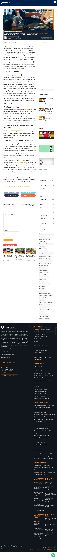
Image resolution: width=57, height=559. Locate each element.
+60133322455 (4, 372)
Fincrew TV (36, 336)
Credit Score (49, 261)
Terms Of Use (45, 458)
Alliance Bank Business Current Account (43, 375)
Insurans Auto (42, 279)
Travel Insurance (47, 215)
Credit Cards (42, 261)
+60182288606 (4, 359)
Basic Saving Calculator (49, 430)
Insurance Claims (43, 270)
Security (52, 458)
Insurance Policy (43, 274)
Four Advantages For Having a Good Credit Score (38, 529)
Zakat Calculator (37, 430)
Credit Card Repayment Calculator (41, 437)
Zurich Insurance (37, 469)
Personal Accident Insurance (47, 210)
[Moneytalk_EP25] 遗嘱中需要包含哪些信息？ (49, 100)
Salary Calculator (49, 419)
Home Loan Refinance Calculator (41, 440)
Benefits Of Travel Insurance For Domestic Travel (50, 494)
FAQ (48, 334)
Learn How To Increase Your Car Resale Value (39, 509)
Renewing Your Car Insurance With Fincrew (39, 483)
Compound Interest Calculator (40, 426)
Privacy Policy (49, 456)
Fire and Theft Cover (43, 265)
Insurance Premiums (43, 277)
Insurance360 (47, 223)
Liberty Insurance (38, 472)
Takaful (50, 304)
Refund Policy (37, 458)
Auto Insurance (7, 252)
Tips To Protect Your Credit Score (38, 520)
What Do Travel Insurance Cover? (49, 483)
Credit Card (47, 188)
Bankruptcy (41, 243)
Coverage (41, 258)
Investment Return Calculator (40, 435)
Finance (28, 253)
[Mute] (50, 138)
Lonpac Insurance (48, 467)
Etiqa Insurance (47, 469)
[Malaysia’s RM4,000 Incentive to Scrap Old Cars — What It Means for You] (20, 251)
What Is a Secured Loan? (50, 522)
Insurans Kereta (43, 284)
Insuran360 (47, 220)
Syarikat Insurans (43, 304)
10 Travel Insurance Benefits (49, 506)
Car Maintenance (43, 250)
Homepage (36, 329)
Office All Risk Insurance (48, 347)
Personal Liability (43, 297)
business (27, 109)
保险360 (47, 226)
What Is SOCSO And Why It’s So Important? (39, 537)
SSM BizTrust (33, 549)
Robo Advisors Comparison (40, 396)
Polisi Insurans (42, 302)
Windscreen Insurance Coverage (41, 416)
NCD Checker (51, 405)
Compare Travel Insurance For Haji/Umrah (43, 354)
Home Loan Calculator (39, 442)
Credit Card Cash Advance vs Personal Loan (49, 534)
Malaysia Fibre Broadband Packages (41, 393)
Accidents (41, 236)
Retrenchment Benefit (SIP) (40, 412)
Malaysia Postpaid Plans (39, 391)
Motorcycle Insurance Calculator (41, 423)
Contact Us (36, 341)
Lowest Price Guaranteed (39, 453)
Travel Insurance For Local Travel (49, 490)
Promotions (36, 334)
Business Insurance (47, 183)
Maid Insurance (47, 357)
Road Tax (50, 302)
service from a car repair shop (20, 162)
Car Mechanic (16, 186)
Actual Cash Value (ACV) (44, 239)
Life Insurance (47, 201)
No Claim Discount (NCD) (44, 293)
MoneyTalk (49, 103)
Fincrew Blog (44, 336)
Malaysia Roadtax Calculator (40, 405)
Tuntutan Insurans (43, 316)
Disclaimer (41, 456)
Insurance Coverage (43, 272)
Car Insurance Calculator (39, 421)
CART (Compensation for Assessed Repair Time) (44, 253)
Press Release (51, 453)
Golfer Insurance (37, 359)
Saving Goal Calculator (39, 433)
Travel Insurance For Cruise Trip (49, 499)
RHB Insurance (47, 465)
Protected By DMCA (51, 549)
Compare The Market (38, 331)
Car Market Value (38, 447)
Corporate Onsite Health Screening (42, 380)
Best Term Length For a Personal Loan (50, 519)
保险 (51, 316)
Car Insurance (42, 248)
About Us (48, 331)
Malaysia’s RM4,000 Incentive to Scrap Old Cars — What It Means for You (19, 256)
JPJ (49, 284)
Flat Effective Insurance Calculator (41, 428)
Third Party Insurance (44, 309)
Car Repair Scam (26, 186)
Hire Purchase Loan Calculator (40, 444)
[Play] (40, 138)
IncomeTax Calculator (39, 419)
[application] (46, 135)
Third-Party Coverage (44, 307)
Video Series (47, 218)
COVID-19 (48, 258)
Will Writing (47, 229)
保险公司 (41, 318)
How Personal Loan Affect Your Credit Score (50, 530)
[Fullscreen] (52, 138)
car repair (18, 68)
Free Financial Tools (38, 338)
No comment (18, 36)
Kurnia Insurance (37, 467)
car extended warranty (16, 130)
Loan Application (43, 290)
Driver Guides (18, 31)
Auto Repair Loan (38, 366)
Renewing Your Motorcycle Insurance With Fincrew (39, 487)
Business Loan (49, 243)
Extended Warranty (47, 263)
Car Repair (21, 186)
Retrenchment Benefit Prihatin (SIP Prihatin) (43, 414)
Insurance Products (45, 329)
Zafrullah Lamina (11, 36)
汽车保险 (47, 318)
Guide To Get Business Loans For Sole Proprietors (50, 525)
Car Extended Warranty (9, 31)
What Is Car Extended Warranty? (39, 501)
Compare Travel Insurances (40, 352)
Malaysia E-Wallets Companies (40, 389)
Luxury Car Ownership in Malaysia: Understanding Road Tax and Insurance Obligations (7, 257)
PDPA (35, 456)
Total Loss (41, 311)
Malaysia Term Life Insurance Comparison (43, 398)
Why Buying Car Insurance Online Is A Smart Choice (39, 492)
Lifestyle (47, 204)
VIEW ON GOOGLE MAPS (9, 362)
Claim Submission (48, 338)
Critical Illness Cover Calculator (41, 409)
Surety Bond (47, 212)
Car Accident (42, 246)
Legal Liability (42, 286)
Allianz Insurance (37, 465)
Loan (47, 207)
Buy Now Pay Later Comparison (41, 386)
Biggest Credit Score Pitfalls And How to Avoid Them (38, 525)
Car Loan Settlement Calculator (43, 407)
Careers (43, 334)
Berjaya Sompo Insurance (41, 474)
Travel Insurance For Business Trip (49, 487)
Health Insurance (43, 267)
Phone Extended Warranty (40, 377)
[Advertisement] (46, 64)
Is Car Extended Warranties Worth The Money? (39, 505)
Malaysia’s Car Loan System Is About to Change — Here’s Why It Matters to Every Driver (31, 257)
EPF (40, 263)
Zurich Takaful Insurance (49, 472)
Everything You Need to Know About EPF (39, 534)
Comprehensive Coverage (45, 256)
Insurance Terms (47, 199)
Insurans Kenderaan (43, 281)
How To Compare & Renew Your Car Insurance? (38, 497)
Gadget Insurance (47, 196)
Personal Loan (42, 300)
